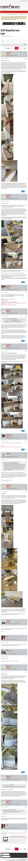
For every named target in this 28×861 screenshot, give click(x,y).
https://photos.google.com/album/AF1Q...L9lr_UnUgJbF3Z (11, 446)
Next (25, 48)
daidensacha (9, 52)
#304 (26, 316)
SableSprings (9, 285)
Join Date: (8, 55)
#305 (26, 351)
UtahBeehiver (9, 434)
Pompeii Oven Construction (23, 14)
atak (7, 636)
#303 (26, 292)
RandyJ (8, 620)
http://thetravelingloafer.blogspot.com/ (9, 304)
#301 (26, 58)
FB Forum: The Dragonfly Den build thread (9, 302)
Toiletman (8, 453)
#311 (26, 656)
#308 (26, 491)
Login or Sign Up (24, 0)
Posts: (15, 55)
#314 (26, 807)
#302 (26, 201)
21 (16, 48)
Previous (7, 48)
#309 (26, 626)
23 (20, 48)
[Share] (26, 56)
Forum (4, 14)
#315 (26, 831)
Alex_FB (8, 650)
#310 (26, 642)
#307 (26, 459)
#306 (26, 441)
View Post (16, 318)
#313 (26, 782)
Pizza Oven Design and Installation (11, 14)
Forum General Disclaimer (6, 36)
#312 (26, 672)
